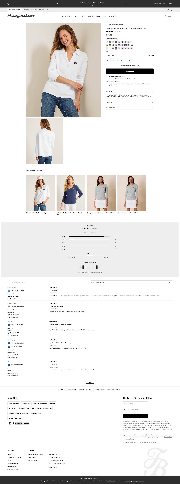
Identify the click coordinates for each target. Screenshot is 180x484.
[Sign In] (168, 10)
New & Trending (67, 16)
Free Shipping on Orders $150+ (117, 76)
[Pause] (8, 4)
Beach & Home (113, 16)
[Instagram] (10, 423)
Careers (10, 460)
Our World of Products (14, 457)
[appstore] (25, 423)
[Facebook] (13, 423)
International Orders (15, 418)
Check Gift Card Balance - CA (18, 413)
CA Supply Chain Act (55, 457)
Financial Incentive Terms (148, 442)
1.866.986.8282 (111, 481)
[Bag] (171, 10)
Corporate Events (13, 463)
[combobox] (126, 409)
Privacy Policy (166, 429)
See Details (101, 2)
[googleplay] (18, 423)
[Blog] (13, 470)
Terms (125, 431)
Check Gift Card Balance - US (42, 408)
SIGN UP (135, 416)
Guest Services (14, 403)
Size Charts (12, 408)
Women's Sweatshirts (117, 24)
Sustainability (12, 466)
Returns (52, 403)
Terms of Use (168, 437)
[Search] (166, 16)
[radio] (107, 42)
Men (83, 16)
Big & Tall (90, 16)
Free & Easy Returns (114, 81)
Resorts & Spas (32, 460)
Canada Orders (36, 413)
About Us (10, 454)
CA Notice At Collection (56, 460)
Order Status (26, 403)
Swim (104, 16)
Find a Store (31, 457)
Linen (98, 16)
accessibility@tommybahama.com (134, 481)
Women (77, 16)
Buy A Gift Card (24, 408)
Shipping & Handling (40, 403)
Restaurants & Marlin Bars (35, 454)
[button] (91, 5)
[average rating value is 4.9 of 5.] (110, 31)
